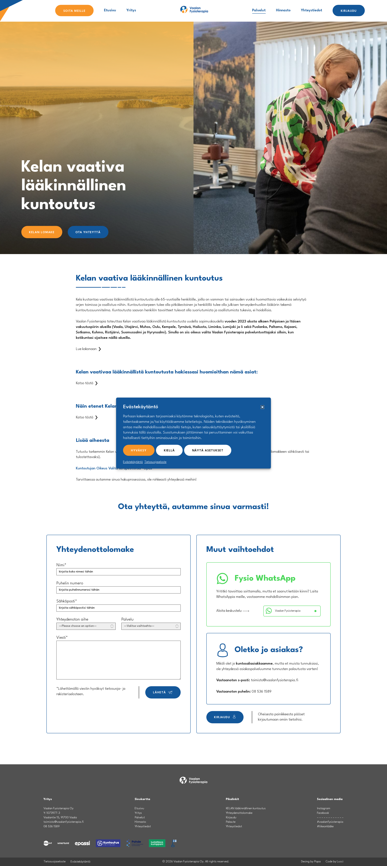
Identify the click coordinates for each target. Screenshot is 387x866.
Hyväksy (138, 450)
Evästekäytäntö (133, 461)
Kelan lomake (42, 232)
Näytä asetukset (207, 450)
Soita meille (74, 11)
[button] (262, 407)
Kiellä (169, 450)
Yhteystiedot (311, 10)
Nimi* (61, 565)
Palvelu (127, 619)
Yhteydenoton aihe (72, 619)
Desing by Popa (311, 861)
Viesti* (62, 638)
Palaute (231, 821)
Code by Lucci (334, 861)
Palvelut (259, 10)
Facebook (323, 813)
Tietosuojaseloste (155, 461)
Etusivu (110, 10)
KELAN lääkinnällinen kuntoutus (246, 808)
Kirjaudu (349, 11)
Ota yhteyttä (88, 232)
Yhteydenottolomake (239, 813)
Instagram (323, 808)
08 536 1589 (261, 691)
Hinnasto (283, 10)
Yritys (131, 10)
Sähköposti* (66, 601)
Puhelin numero (69, 583)
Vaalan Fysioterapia (287, 610)
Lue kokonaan (86, 349)
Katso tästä (84, 383)
